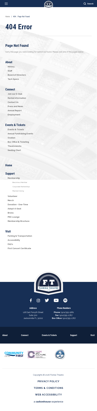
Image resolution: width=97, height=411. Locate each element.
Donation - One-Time (18, 204)
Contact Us (13, 102)
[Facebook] (31, 299)
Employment (14, 115)
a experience (48, 401)
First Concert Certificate (19, 248)
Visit (8, 231)
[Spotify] (65, 299)
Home (7, 16)
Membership (14, 178)
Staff (10, 71)
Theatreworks (14, 146)
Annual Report (15, 110)
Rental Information (17, 98)
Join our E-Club (15, 94)
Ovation (11, 138)
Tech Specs (13, 79)
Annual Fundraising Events (20, 134)
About (8, 62)
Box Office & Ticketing (18, 142)
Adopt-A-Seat (14, 209)
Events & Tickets (15, 125)
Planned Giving (18, 191)
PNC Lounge (14, 217)
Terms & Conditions (48, 388)
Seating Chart (14, 150)
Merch (11, 200)
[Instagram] (38, 299)
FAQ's (10, 244)
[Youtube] (56, 299)
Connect (10, 89)
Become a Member (19, 182)
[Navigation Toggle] (6, 4)
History (11, 67)
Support (10, 173)
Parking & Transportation (20, 236)
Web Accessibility (48, 394)
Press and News (15, 106)
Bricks (11, 213)
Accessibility (14, 240)
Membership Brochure (18, 221)
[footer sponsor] (13, 354)
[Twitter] (47, 299)
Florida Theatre (48, 4)
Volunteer (12, 196)
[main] (48, 141)
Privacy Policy (49, 381)
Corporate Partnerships (21, 187)
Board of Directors (17, 75)
